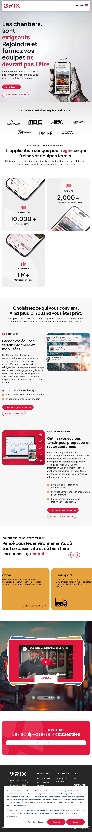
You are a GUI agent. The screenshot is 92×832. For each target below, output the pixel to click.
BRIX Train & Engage (43, 784)
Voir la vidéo (10, 87)
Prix (75, 778)
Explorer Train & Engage (60, 516)
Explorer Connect (12, 413)
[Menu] (86, 5)
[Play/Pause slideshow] (41, 697)
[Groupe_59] (18, 775)
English (79, 5)
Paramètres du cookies (37, 822)
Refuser (76, 822)
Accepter (56, 822)
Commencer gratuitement (16, 407)
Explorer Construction (33, 606)
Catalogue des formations (62, 780)
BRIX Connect (43, 778)
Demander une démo (14, 94)
